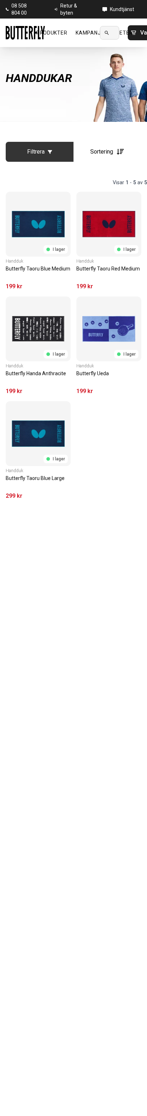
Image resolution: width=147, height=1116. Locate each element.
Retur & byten (68, 9)
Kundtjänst (122, 9)
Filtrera (36, 151)
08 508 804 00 (19, 9)
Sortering (101, 151)
